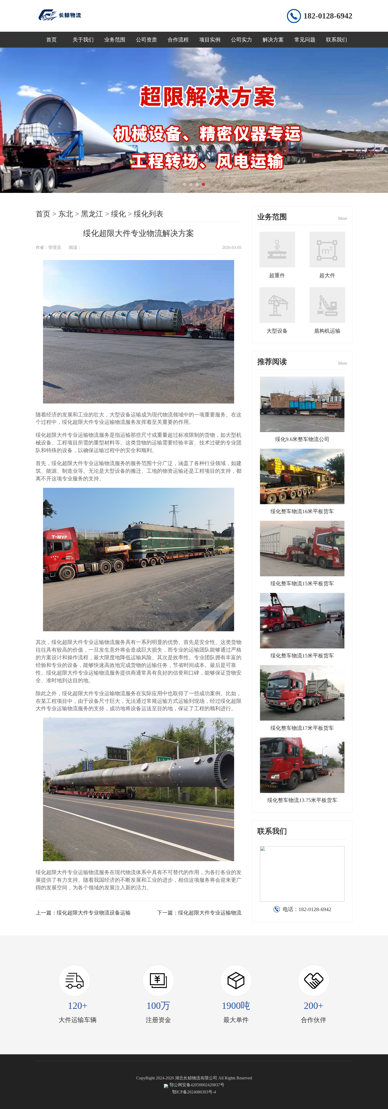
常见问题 (304, 40)
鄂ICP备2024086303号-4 (194, 1092)
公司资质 (146, 40)
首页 (51, 40)
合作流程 (178, 40)
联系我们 (336, 40)
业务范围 (114, 40)
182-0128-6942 (328, 15)
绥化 (118, 214)
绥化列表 (148, 214)
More (342, 218)
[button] (184, 184)
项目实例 (209, 40)
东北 (65, 214)
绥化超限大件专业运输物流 (210, 913)
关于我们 (83, 40)
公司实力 (241, 40)
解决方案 (273, 40)
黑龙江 (92, 214)
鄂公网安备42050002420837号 (196, 1085)
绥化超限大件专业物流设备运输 (94, 913)
